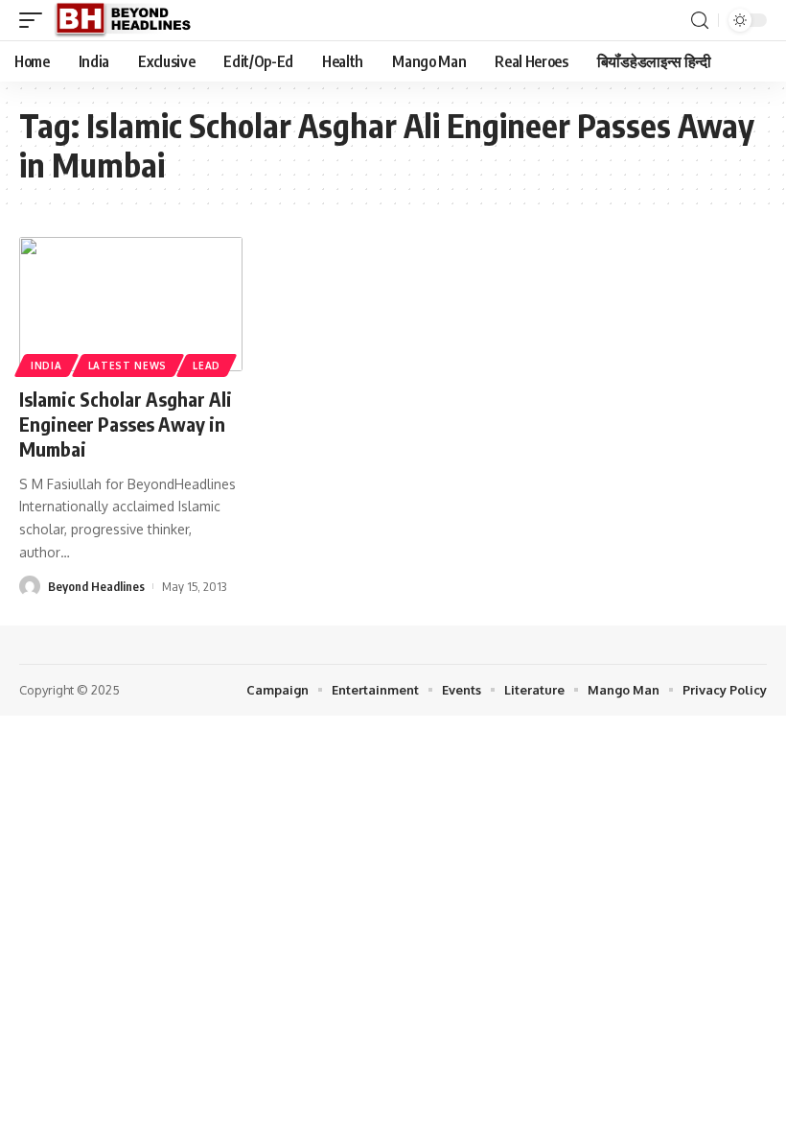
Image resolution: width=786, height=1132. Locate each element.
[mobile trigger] (35, 20)
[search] (699, 20)
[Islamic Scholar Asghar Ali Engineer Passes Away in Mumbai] (131, 304)
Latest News (128, 365)
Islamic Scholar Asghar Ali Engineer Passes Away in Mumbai (125, 423)
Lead (206, 365)
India (46, 365)
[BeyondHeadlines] (130, 20)
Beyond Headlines (96, 586)
